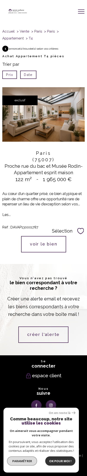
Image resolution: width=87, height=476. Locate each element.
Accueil (8, 31)
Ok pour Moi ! (60, 461)
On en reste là (60, 413)
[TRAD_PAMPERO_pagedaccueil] (17, 11)
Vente (24, 31)
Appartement (13, 38)
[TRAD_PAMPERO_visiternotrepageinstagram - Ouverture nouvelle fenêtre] (51, 405)
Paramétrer (22, 461)
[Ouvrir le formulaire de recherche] (68, 12)
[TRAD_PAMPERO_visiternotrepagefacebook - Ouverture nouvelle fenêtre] (36, 405)
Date (28, 75)
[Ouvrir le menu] (81, 12)
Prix (9, 75)
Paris (38, 31)
